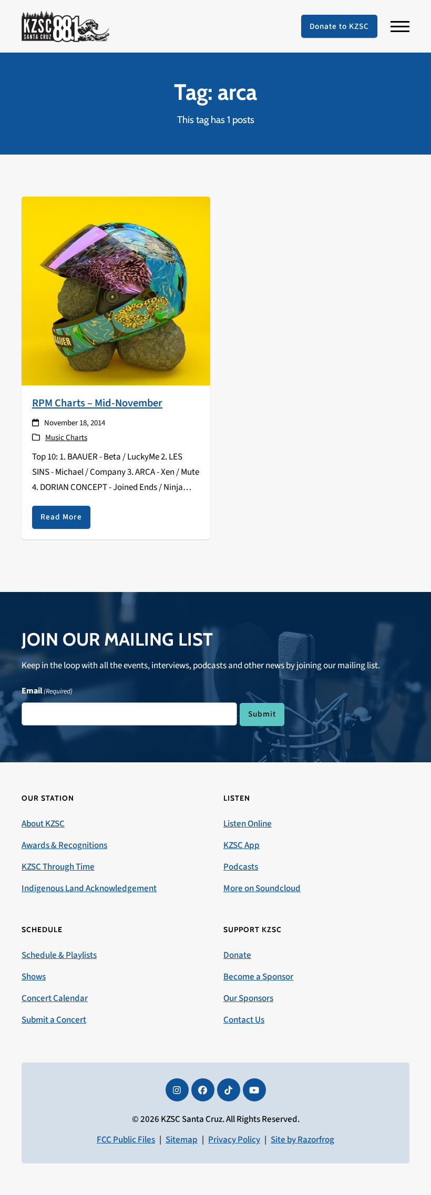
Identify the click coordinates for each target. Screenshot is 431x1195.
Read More (61, 517)
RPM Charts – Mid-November (97, 403)
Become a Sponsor (258, 977)
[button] (400, 26)
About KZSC (43, 824)
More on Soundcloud (262, 888)
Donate (237, 955)
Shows (34, 977)
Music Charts (66, 437)
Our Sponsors (248, 998)
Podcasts (240, 867)
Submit (262, 714)
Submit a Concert (54, 1020)
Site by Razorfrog (302, 1139)
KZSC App (241, 845)
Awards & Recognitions (64, 845)
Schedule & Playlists (59, 955)
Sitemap (182, 1139)
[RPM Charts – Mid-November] (116, 290)
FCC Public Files (126, 1139)
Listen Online (247, 824)
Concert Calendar (55, 998)
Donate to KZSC (339, 26)
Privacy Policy (234, 1139)
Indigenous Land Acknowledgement (89, 888)
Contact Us (243, 1020)
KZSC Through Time (58, 867)
